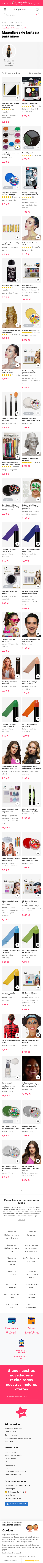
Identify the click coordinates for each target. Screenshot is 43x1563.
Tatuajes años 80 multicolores (8, 640)
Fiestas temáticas (13, 1498)
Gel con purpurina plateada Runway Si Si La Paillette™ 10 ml (30, 1084)
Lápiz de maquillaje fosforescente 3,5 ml (30, 810)
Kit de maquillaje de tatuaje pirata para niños (31, 902)
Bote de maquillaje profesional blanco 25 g (31, 419)
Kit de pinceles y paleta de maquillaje (11, 859)
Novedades (10, 1495)
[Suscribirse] (35, 1397)
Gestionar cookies (13, 1475)
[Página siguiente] (28, 1190)
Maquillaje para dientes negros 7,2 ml (31, 640)
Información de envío (13, 1462)
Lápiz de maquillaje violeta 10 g (9, 550)
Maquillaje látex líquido (10, 285)
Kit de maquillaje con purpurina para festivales (10, 811)
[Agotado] (38, 98)
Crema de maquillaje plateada (30, 459)
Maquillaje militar (28, 153)
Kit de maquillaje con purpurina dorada (30, 372)
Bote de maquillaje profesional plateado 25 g (11, 1168)
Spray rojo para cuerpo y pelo (11, 1041)
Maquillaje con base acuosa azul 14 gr (9, 193)
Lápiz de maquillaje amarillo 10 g (9, 994)
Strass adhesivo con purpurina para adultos (10, 767)
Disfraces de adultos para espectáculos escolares (9, 63)
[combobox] (21, 15)
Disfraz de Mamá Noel (31, 1286)
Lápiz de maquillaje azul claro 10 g (11, 951)
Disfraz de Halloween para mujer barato (11, 1235)
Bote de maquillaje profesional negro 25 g (10, 506)
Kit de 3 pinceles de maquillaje (9, 419)
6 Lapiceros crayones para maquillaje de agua (11, 463)
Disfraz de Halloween (31, 1233)
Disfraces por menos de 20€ (18, 1485)
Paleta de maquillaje (30, 103)
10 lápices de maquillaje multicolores (11, 244)
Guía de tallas (10, 1452)
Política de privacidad (13, 1428)
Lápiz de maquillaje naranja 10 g (29, 725)
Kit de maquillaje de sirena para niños (29, 994)
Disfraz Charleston (31, 1306)
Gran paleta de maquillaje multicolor (30, 286)
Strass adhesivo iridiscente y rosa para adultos (30, 1168)
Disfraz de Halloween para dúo (11, 1248)
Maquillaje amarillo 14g (31, 330)
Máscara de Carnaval (11, 1286)
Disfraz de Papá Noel (11, 1296)
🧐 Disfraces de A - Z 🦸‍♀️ (16, 1492)
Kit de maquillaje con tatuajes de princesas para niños (10, 903)
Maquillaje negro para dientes (10, 592)
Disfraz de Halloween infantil (11, 1261)
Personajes (10, 1489)
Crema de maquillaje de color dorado (11, 331)
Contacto (8, 1468)
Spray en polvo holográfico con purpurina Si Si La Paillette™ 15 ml (8, 1085)
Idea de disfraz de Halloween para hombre (31, 1248)
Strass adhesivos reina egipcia (30, 1041)
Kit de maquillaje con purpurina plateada (30, 592)
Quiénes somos (11, 1435)
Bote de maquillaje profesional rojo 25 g (30, 859)
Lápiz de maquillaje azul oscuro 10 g (31, 550)
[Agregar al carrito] (17, 98)
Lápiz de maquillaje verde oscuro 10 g (9, 725)
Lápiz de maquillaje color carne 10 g (29, 682)
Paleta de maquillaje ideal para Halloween (30, 193)
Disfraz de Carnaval (11, 1273)
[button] (4, 9)
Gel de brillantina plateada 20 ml (8, 372)
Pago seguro (10, 1465)
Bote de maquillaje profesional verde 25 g (10, 1127)
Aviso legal (9, 1441)
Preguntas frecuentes (13, 1455)
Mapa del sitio (10, 1432)
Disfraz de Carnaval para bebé (31, 1275)
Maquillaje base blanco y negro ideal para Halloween (11, 105)
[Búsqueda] (36, 15)
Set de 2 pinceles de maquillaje (9, 682)
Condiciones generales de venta (18, 1438)
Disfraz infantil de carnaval (31, 1259)
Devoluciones (10, 1459)
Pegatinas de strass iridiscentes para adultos (31, 767)
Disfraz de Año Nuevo (11, 1306)
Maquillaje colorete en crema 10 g (10, 154)
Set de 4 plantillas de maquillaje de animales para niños (30, 506)
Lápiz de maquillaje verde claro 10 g (29, 951)
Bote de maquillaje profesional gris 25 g (30, 1127)
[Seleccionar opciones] (17, 147)
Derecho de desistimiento (15, 1471)
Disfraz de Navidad (31, 1296)
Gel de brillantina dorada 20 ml (31, 244)
